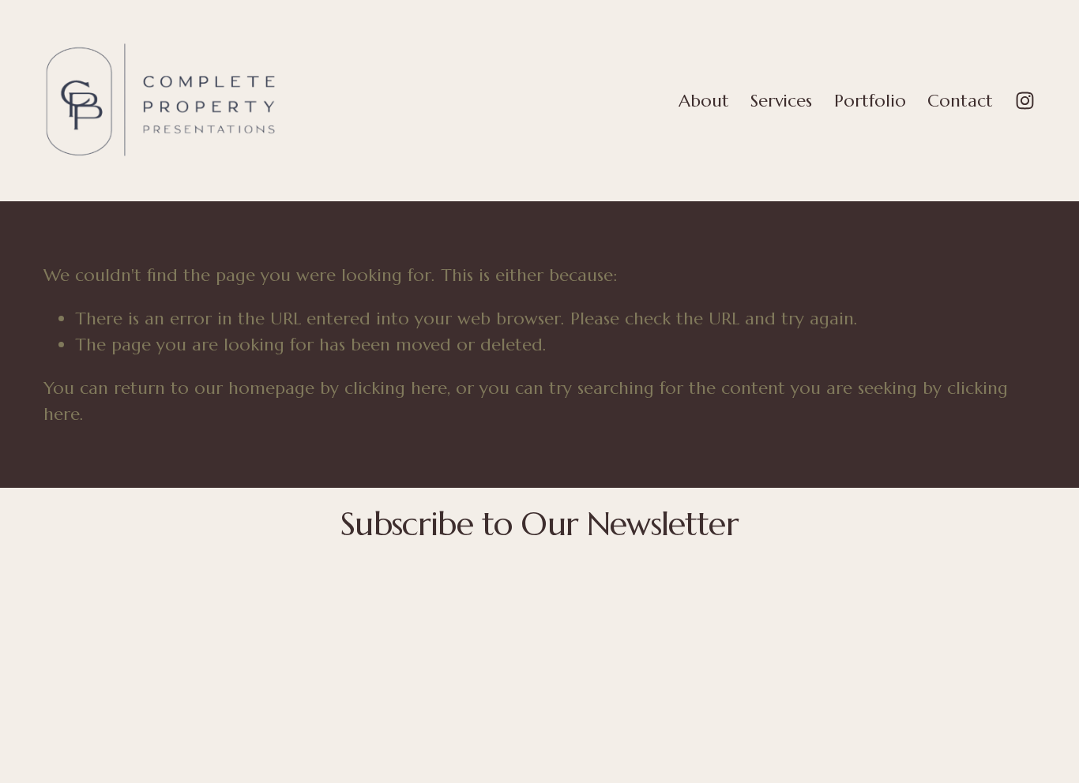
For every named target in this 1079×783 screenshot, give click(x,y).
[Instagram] (1025, 100)
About (704, 100)
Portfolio (870, 100)
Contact (960, 100)
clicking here (395, 388)
